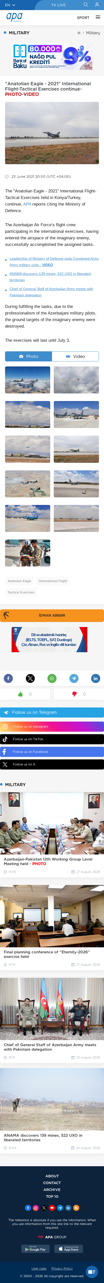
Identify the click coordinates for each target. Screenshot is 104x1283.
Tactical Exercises (21, 592)
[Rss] (76, 1208)
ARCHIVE (52, 1189)
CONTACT (52, 1183)
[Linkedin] (68, 1208)
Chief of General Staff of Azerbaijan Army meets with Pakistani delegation (51, 292)
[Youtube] (52, 1208)
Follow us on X (24, 764)
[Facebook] (28, 1208)
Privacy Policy (62, 1268)
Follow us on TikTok (28, 739)
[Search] (85, 5)
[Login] (97, 5)
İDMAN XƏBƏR (52, 615)
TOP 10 (52, 1196)
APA (27, 204)
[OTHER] (96, 17)
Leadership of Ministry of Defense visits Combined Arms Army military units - (54, 261)
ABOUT (52, 1176)
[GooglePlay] (35, 1249)
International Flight (53, 581)
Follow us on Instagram (30, 726)
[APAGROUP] (52, 1237)
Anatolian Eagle (19, 581)
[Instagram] (36, 1208)
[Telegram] (60, 1208)
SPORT (83, 18)
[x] (44, 1208)
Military (93, 33)
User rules (39, 1268)
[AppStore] (68, 1249)
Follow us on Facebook (30, 752)
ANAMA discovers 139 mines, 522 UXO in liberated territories (50, 277)
